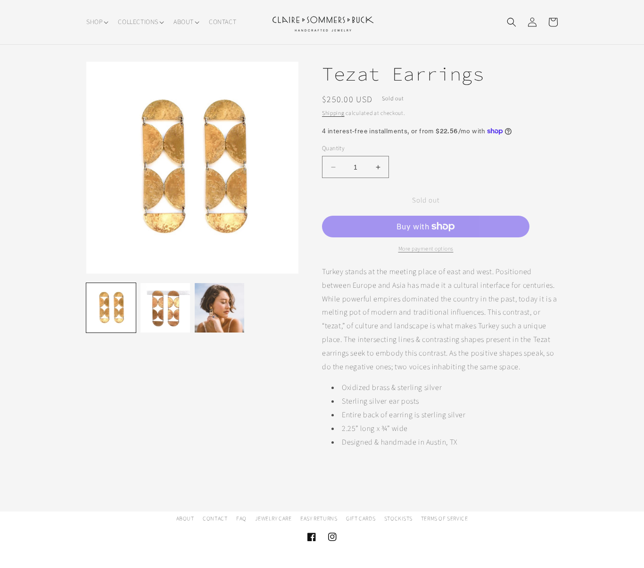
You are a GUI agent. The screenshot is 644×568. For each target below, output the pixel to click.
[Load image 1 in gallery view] (111, 308)
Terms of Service (444, 519)
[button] (96, 22)
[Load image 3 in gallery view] (219, 308)
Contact (215, 519)
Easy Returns (318, 519)
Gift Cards (360, 519)
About (185, 519)
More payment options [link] (426, 249)
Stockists (398, 519)
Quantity (333, 148)
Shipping (333, 113)
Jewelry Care (273, 519)
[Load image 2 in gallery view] (165, 308)
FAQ (241, 519)
